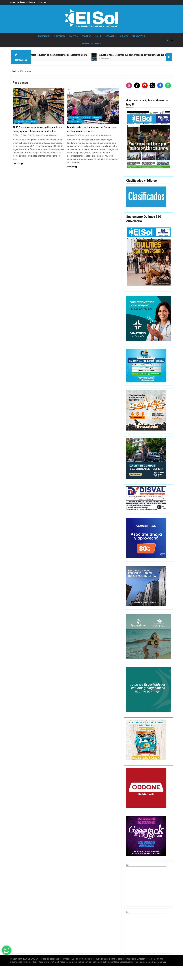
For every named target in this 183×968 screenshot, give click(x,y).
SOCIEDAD (86, 36)
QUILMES (123, 36)
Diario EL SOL (21, 135)
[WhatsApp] (168, 85)
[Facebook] (160, 85)
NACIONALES (44, 36)
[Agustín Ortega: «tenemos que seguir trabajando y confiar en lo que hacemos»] (53, 59)
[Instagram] (129, 85)
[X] (152, 85)
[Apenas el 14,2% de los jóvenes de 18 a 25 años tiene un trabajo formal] (143, 56)
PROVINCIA (59, 36)
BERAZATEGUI (138, 36)
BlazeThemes (160, 962)
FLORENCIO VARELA (91, 43)
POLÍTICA (73, 36)
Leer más (16, 163)
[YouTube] (145, 85)
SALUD (98, 36)
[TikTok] (137, 85)
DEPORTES (110, 36)
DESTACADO (74, 117)
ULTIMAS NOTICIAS (76, 121)
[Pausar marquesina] (169, 57)
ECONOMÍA (19, 121)
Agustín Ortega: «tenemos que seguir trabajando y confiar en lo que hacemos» (96, 55)
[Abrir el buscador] (167, 40)
